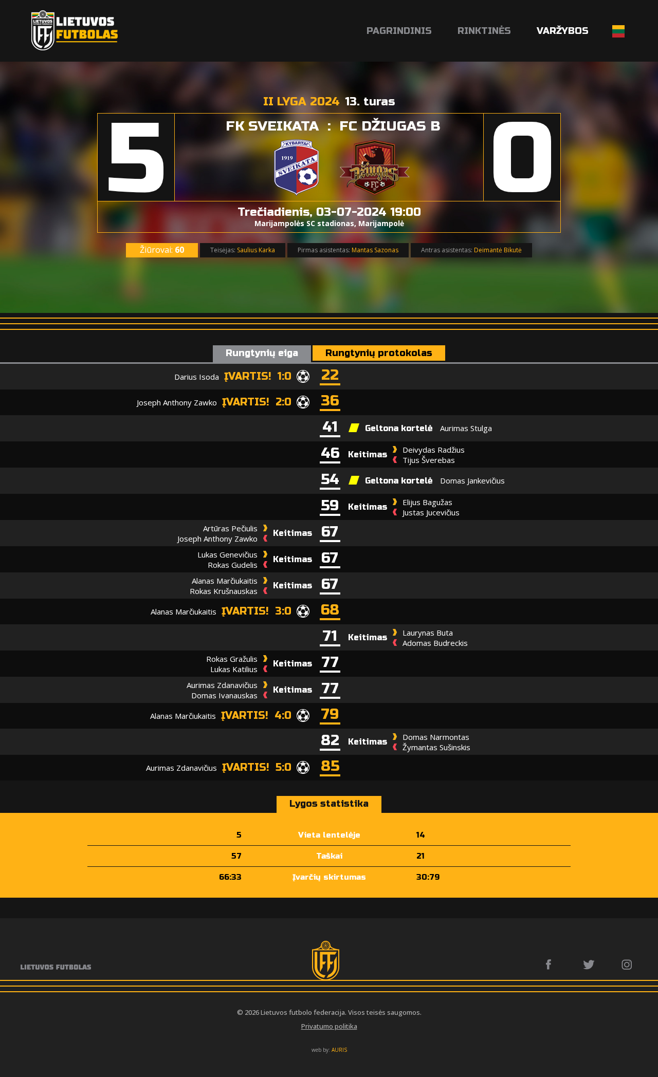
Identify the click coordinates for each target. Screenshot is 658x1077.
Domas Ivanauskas (224, 695)
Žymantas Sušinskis (436, 747)
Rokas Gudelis (233, 565)
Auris (339, 1049)
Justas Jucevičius (431, 512)
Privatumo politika (329, 1026)
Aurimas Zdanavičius (222, 685)
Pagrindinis (399, 30)
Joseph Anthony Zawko (177, 402)
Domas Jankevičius (472, 480)
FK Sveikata (272, 126)
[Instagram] (627, 964)
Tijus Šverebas (429, 460)
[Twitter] (589, 964)
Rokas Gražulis (232, 659)
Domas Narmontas (436, 737)
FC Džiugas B (390, 126)
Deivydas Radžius (434, 449)
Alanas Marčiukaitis (225, 580)
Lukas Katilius (234, 669)
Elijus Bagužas (427, 502)
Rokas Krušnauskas (224, 591)
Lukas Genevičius (227, 554)
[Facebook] (551, 964)
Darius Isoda (196, 377)
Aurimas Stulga (466, 428)
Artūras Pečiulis (230, 528)
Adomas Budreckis (435, 643)
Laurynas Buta (428, 632)
